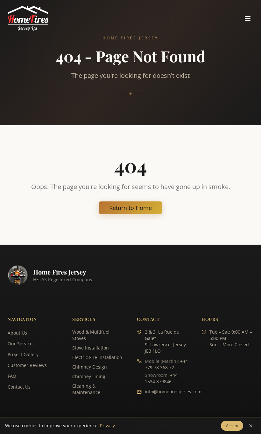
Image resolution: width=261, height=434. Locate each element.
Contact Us (19, 387)
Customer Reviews (27, 365)
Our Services (21, 344)
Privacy (107, 426)
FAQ (12, 376)
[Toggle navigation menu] (247, 18)
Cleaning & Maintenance (86, 389)
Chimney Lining (88, 376)
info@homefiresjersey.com (173, 392)
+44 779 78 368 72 (166, 364)
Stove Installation (90, 348)
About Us (17, 333)
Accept (232, 425)
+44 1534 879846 (161, 378)
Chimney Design (89, 367)
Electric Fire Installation (97, 357)
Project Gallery (23, 354)
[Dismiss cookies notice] (251, 426)
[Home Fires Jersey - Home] (28, 18)
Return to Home (130, 208)
